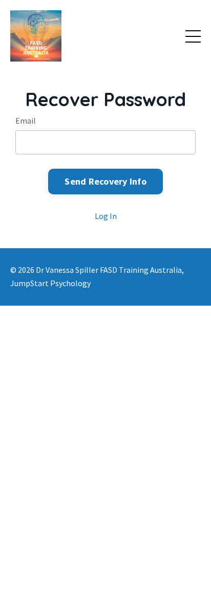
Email (25, 120)
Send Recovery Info (105, 181)
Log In (106, 216)
